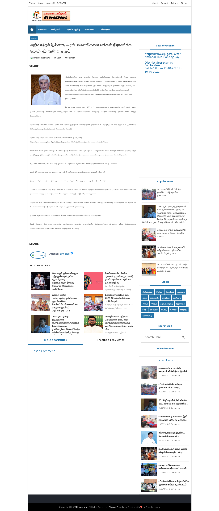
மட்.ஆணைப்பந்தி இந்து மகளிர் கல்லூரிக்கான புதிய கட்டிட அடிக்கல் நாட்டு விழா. (171, 250)
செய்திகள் (56, 29)
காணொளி (42, 29)
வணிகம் (173, 309)
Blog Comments (56, 340)
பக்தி (144, 309)
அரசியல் (34, 38)
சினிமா (145, 303)
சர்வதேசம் (105, 29)
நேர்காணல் (180, 303)
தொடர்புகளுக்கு (73, 29)
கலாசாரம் (181, 292)
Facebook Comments (111, 340)
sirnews (65, 253)
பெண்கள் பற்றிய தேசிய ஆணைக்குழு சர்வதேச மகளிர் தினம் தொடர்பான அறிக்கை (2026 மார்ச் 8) (119, 278)
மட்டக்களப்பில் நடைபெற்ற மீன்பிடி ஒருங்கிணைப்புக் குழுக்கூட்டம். (174, 483)
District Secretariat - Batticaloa (160, 64)
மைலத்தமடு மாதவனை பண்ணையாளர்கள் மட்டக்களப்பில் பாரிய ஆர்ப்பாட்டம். (174, 466)
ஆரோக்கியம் (148, 292)
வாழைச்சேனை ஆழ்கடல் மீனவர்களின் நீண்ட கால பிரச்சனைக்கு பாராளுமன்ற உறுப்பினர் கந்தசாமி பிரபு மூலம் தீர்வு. (119, 322)
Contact (164, 3)
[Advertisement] (165, 127)
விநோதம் (183, 309)
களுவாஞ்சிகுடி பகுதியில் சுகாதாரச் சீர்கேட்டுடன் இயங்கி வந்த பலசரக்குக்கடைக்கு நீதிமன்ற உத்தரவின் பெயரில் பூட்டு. (173, 369)
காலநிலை (166, 297)
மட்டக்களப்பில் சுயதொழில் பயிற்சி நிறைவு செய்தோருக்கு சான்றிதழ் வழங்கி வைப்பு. (172, 267)
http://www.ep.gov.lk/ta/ (163, 54)
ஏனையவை (91, 29)
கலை (145, 297)
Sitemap (184, 3)
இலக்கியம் (170, 292)
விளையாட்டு (147, 315)
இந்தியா (159, 292)
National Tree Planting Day (162, 57)
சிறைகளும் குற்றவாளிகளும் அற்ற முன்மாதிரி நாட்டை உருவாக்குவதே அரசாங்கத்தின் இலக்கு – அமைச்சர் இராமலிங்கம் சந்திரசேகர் (65, 281)
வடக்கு (164, 309)
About (155, 3)
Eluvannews (82, 507)
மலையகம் (154, 309)
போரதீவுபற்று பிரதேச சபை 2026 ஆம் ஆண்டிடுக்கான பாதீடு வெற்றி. (117, 298)
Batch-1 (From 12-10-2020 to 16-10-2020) (163, 69)
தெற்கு (154, 303)
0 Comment (70, 57)
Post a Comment (43, 351)
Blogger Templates (118, 507)
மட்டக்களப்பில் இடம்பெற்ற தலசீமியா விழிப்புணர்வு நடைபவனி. (169, 192)
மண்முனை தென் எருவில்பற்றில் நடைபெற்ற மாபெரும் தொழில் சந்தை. (171, 232)
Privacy (174, 3)
